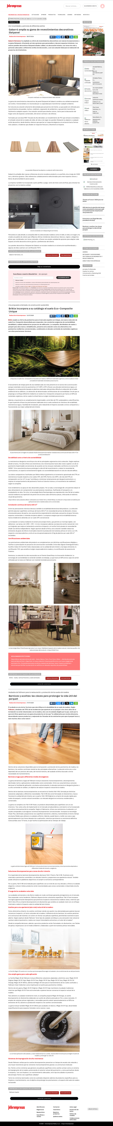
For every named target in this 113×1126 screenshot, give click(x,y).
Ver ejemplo (43, 274)
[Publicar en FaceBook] (63, 37)
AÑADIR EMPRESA (93, 1109)
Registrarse (40, 1110)
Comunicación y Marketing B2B (92, 273)
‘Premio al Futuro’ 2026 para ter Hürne (93, 200)
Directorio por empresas (91, 261)
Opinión (43, 14)
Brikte (10, 320)
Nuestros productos (56, 1113)
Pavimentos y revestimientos (18, 14)
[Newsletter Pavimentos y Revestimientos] (94, 147)
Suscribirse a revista (40, 1115)
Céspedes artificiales (97, 83)
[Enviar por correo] (58, 37)
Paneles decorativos (97, 92)
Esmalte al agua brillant (98, 102)
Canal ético (56, 1110)
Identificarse (41, 1107)
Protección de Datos (74, 1110)
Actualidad (35, 14)
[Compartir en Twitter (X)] (67, 37)
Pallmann (11, 709)
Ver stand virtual (66, 255)
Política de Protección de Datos (40, 286)
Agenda (69, 14)
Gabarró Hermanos (14, 41)
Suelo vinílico (96, 112)
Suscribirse (93, 169)
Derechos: (18, 292)
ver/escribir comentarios (44, 684)
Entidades (77, 14)
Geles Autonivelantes (98, 72)
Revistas (86, 14)
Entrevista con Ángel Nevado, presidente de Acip (92, 219)
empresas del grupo (60, 290)
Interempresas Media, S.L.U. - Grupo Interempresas (59, 1123)
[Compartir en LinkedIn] (71, 37)
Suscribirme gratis (63, 277)
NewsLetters (41, 1112)
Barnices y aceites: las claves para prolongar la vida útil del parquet (92, 228)
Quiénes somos (57, 1116)
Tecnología (61, 14)
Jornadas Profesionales (89, 269)
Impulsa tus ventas (88, 271)
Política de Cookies (73, 1114)
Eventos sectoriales (88, 275)
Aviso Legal (27, 286)
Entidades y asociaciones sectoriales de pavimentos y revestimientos (92, 256)
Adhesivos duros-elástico (96, 121)
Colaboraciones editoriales (74, 1119)
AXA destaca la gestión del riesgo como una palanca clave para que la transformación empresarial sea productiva (94, 210)
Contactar (56, 1107)
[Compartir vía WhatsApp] (76, 37)
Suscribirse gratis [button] (90, 6)
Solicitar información (52, 255)
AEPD (66, 293)
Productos (52, 14)
